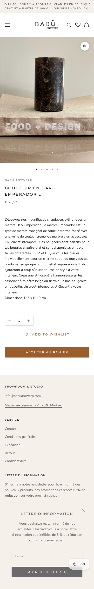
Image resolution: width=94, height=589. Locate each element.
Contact (10, 428)
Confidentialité (16, 461)
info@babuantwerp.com (23, 396)
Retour (10, 453)
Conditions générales (20, 436)
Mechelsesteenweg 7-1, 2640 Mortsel (33, 405)
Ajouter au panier (47, 352)
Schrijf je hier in (47, 572)
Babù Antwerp (18, 180)
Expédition (12, 445)
